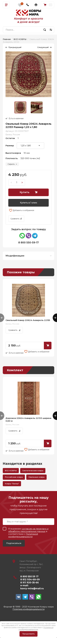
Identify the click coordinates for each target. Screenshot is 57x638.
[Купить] (47, 345)
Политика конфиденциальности (29, 609)
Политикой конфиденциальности (23, 535)
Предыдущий (14, 47)
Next (55, 317)
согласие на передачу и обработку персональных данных (28, 530)
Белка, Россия (13, 134)
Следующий (43, 47)
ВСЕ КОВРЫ (20, 39)
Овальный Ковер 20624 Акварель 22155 (28, 320)
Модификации (15, 255)
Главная (7, 39)
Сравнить (14, 218)
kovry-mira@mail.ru (32, 588)
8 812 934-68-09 (30, 579)
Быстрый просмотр (28, 300)
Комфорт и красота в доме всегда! (28, 20)
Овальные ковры (36, 477)
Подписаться (13, 543)
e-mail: (24, 585)
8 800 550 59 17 (29, 576)
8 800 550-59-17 (28, 242)
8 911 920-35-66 (29, 582)
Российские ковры (14, 477)
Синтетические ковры (32, 470)
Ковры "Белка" (12, 483)
